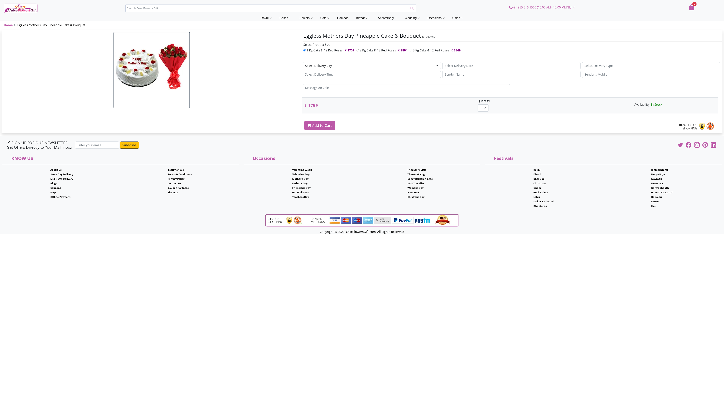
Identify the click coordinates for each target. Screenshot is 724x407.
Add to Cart (321, 125)
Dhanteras (540, 206)
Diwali (537, 174)
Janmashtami (659, 169)
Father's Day (300, 183)
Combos (342, 18)
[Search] (411, 8)
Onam (537, 188)
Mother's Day (300, 179)
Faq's (53, 192)
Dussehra (657, 183)
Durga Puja (658, 174)
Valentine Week (302, 169)
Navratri (656, 179)
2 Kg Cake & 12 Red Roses (383, 50)
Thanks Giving (416, 174)
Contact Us (174, 183)
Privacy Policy (176, 179)
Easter (655, 201)
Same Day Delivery (61, 174)
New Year (413, 192)
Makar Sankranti (543, 201)
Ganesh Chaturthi (662, 192)
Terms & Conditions (180, 174)
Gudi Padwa (540, 192)
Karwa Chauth (660, 188)
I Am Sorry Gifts (416, 169)
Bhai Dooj (539, 179)
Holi (653, 206)
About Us (55, 169)
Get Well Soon (300, 192)
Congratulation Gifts (420, 179)
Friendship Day (301, 188)
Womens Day (415, 188)
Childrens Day (415, 197)
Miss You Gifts (415, 183)
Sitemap (173, 192)
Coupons (55, 188)
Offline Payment (60, 197)
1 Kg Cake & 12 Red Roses (330, 50)
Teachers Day (300, 197)
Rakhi (537, 169)
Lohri (536, 197)
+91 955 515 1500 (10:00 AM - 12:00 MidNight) (543, 7)
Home (8, 25)
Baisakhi (656, 197)
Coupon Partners (178, 188)
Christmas (539, 183)
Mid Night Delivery (61, 179)
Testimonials (176, 169)
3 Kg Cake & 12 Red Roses (436, 50)
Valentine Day (301, 174)
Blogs (53, 183)
